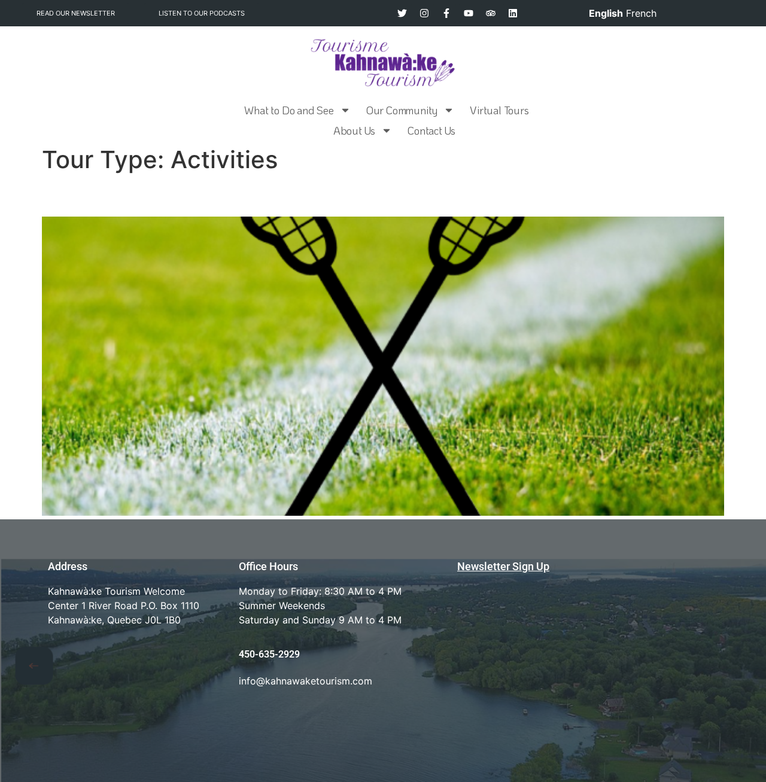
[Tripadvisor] (490, 13)
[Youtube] (468, 13)
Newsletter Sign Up (503, 566)
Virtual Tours (499, 110)
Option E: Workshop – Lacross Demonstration (246, 194)
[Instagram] (424, 13)
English (606, 13)
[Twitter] (402, 13)
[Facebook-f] (446, 13)
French (641, 13)
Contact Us (431, 130)
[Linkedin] (512, 13)
